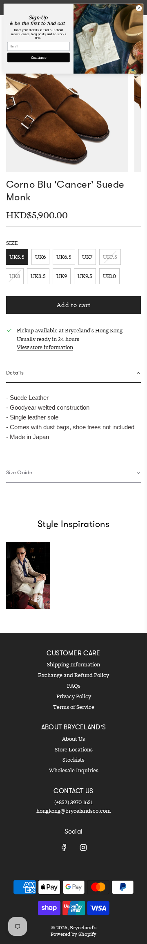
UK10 (109, 276)
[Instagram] (83, 848)
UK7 (87, 256)
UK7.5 (110, 256)
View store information (45, 347)
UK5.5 (16, 256)
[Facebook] (64, 848)
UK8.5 (38, 276)
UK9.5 (85, 276)
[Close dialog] (139, 8)
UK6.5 (63, 256)
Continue (39, 57)
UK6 (40, 256)
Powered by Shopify (73, 934)
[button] (73, 373)
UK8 (14, 276)
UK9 (61, 276)
